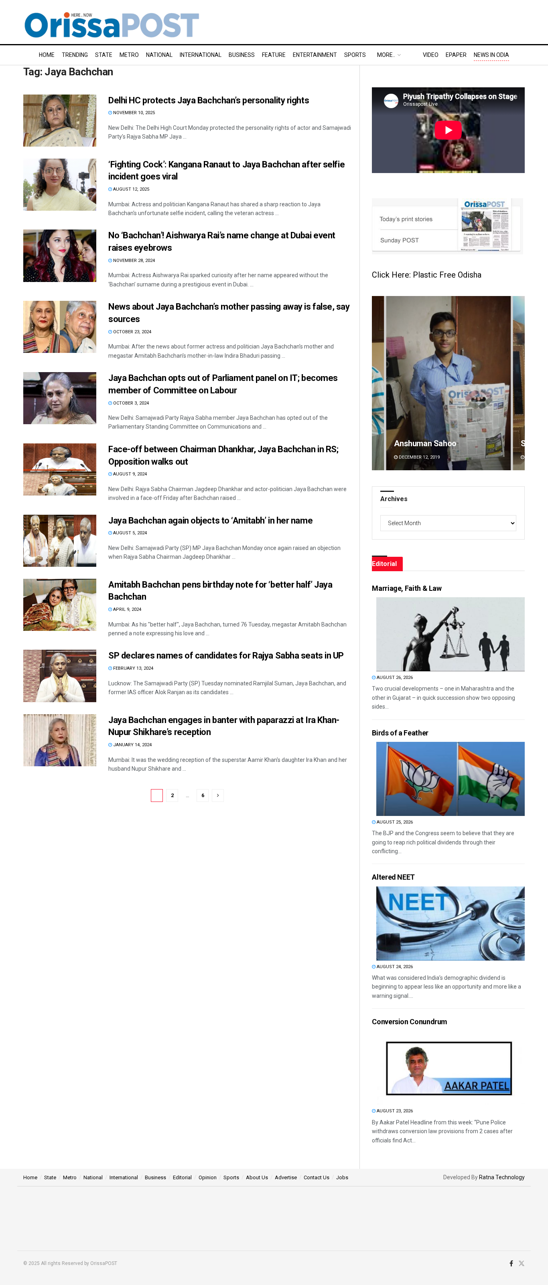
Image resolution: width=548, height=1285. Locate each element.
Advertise (286, 1177)
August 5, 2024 (129, 533)
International (200, 55)
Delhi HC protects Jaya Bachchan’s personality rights (208, 100)
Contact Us (316, 1177)
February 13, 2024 (132, 668)
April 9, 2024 (126, 609)
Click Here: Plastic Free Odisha (426, 275)
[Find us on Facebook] (511, 1264)
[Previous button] (378, 383)
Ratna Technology (502, 1177)
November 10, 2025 (133, 112)
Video (430, 55)
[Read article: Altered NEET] (450, 923)
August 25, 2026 (394, 822)
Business (242, 55)
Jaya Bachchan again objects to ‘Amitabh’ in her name (210, 521)
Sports (355, 55)
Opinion (208, 1177)
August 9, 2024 (129, 474)
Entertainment (315, 55)
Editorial (182, 1177)
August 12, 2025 (130, 189)
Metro (129, 55)
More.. (386, 55)
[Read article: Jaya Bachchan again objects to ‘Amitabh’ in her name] (59, 541)
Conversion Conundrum (409, 1021)
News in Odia (491, 55)
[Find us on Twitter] (521, 1264)
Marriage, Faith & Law (406, 588)
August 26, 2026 (394, 677)
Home (47, 55)
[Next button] (519, 383)
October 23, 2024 (131, 331)
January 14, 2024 (132, 744)
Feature (274, 55)
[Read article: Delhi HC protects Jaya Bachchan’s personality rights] (59, 121)
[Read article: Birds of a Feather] (450, 779)
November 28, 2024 (133, 260)
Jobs (342, 1177)
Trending (75, 55)
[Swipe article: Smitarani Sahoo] (448, 383)
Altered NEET (393, 877)
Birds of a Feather (400, 733)
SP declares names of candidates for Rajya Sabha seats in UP (226, 656)
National (159, 55)
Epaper (456, 55)
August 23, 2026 (394, 1111)
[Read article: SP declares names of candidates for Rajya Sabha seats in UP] (59, 676)
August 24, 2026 (394, 966)
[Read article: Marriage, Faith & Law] (450, 634)
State (103, 55)
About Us (257, 1177)
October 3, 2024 (130, 403)
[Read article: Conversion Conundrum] (450, 1068)
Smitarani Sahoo (423, 443)
